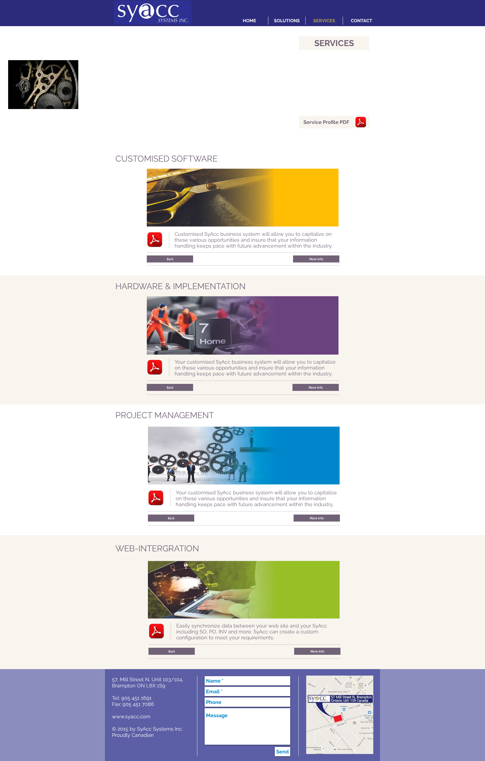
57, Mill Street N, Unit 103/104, (147, 679)
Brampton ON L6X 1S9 (138, 685)
